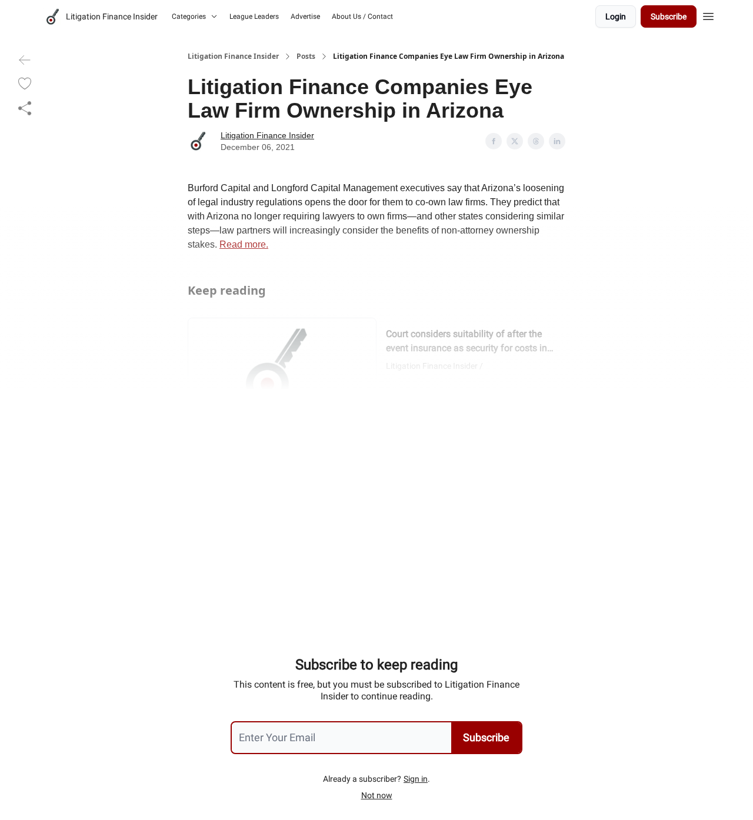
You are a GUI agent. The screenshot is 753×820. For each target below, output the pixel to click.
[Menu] (708, 15)
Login (615, 16)
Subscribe (669, 16)
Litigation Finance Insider (233, 56)
